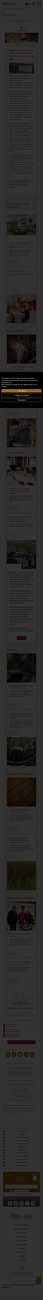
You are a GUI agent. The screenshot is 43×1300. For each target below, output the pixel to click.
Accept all (22, 391)
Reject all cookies (22, 395)
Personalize (21, 400)
